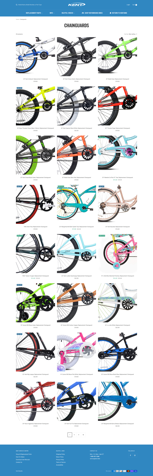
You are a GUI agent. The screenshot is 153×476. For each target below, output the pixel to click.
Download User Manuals (23, 459)
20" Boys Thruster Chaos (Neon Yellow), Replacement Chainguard (35, 128)
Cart (134, 4)
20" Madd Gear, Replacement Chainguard (117, 79)
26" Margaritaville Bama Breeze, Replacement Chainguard (117, 423)
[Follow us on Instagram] (135, 455)
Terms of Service (61, 462)
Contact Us (19, 462)
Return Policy (60, 457)
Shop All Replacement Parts (24, 454)
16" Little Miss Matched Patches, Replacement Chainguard (117, 276)
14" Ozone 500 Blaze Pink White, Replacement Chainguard (76, 374)
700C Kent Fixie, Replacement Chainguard (35, 226)
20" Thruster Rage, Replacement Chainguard (117, 128)
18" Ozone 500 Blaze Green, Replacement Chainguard (35, 325)
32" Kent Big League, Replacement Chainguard (35, 374)
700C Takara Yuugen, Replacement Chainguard (35, 276)
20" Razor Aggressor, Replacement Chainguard (35, 423)
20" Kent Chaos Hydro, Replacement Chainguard (76, 79)
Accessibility (59, 465)
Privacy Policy (60, 459)
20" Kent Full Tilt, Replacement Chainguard (76, 423)
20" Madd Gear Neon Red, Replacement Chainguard (76, 177)
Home (17, 19)
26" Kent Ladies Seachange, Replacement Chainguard (76, 276)
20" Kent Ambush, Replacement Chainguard (35, 79)
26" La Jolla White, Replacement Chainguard (117, 325)
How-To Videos (20, 457)
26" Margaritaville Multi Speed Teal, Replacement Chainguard (76, 226)
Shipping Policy (60, 454)
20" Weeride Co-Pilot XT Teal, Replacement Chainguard (117, 177)
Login (128, 4)
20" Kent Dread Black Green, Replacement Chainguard (35, 177)
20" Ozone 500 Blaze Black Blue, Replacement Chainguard (117, 374)
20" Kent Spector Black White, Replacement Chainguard (76, 128)
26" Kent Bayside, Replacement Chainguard (117, 226)
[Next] (83, 435)
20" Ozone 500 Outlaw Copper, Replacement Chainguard (76, 325)
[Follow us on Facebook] (130, 455)
